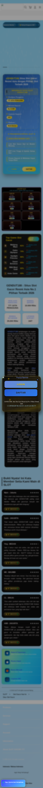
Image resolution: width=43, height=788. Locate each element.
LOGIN (21, 384)
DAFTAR (21, 392)
